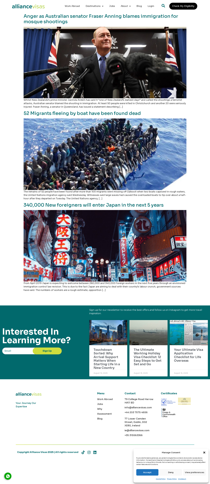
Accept (147, 472)
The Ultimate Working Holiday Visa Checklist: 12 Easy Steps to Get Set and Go (147, 357)
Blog (139, 6)
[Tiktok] (83, 452)
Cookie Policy (161, 479)
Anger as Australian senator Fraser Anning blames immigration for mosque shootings (101, 18)
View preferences (194, 472)
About (124, 6)
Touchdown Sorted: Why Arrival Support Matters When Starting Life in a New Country (107, 359)
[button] (204, 452)
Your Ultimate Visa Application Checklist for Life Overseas (188, 355)
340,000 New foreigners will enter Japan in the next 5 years (94, 205)
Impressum (182, 479)
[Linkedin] (95, 452)
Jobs (112, 6)
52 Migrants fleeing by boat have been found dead (82, 113)
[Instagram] (89, 452)
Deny (171, 472)
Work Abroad (72, 6)
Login (151, 6)
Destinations (93, 6)
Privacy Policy (172, 479)
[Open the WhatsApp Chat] (7, 476)
